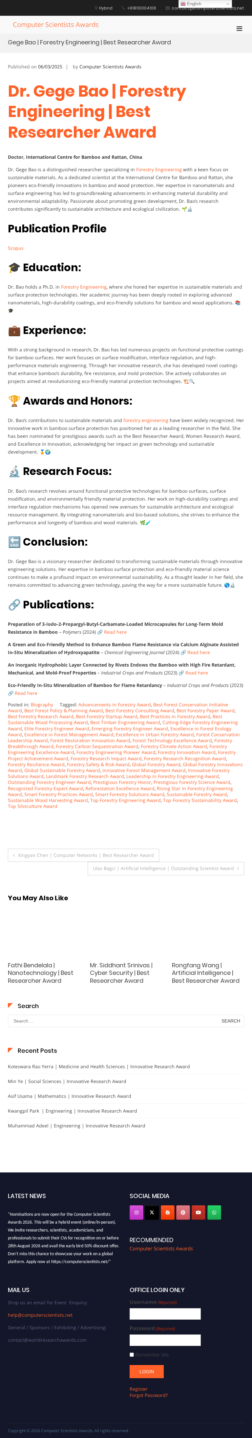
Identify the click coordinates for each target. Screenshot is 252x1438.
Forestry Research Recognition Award (185, 758)
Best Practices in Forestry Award (175, 716)
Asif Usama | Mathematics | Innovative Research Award (69, 1096)
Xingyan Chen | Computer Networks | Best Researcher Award (86, 855)
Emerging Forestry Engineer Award (130, 728)
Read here (115, 632)
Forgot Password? (149, 1395)
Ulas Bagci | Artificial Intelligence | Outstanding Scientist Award (163, 868)
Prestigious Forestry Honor (122, 782)
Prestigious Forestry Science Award (192, 782)
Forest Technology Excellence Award (172, 740)
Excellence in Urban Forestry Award (155, 734)
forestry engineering (145, 420)
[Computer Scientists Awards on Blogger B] (168, 1212)
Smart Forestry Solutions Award (129, 794)
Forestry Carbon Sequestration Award (97, 746)
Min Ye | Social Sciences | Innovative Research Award (67, 1081)
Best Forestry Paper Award (206, 710)
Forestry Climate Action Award (174, 746)
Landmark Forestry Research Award (85, 776)
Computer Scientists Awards (56, 24)
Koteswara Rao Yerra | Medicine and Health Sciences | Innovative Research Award (99, 1066)
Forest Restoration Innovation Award (90, 740)
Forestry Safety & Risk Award (98, 764)
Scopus (16, 248)
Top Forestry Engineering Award (125, 800)
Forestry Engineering (159, 169)
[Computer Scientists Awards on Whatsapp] (214, 1212)
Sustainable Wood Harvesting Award (48, 800)
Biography (42, 704)
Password (152, 1328)
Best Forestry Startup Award (106, 716)
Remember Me (152, 1355)
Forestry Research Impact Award (106, 758)
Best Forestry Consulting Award (139, 710)
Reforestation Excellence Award (120, 788)
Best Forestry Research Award (41, 716)
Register (139, 1389)
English (193, 3)
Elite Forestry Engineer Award (56, 728)
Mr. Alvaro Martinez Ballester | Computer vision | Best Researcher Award (206, 976)
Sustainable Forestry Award (197, 794)
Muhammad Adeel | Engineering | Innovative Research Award (76, 1125)
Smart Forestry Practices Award (58, 794)
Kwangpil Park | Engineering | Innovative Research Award (72, 1111)
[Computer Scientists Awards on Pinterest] (183, 1212)
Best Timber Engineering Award (125, 722)
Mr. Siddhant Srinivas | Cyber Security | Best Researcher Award (39, 973)
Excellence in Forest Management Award (69, 734)
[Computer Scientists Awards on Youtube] (198, 1212)
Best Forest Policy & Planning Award (63, 710)
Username (153, 1302)
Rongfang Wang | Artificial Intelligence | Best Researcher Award (124, 973)
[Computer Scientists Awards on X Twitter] (152, 1212)
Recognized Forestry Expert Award (45, 788)
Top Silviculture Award (32, 806)
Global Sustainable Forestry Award (62, 770)
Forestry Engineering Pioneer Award (116, 752)
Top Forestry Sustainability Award (200, 800)
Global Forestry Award (156, 764)
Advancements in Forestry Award (114, 704)
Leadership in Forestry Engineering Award (172, 776)
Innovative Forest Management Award (144, 770)
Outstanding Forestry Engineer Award (49, 782)
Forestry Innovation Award (187, 752)
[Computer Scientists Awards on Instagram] (136, 1212)
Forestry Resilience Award (36, 764)
